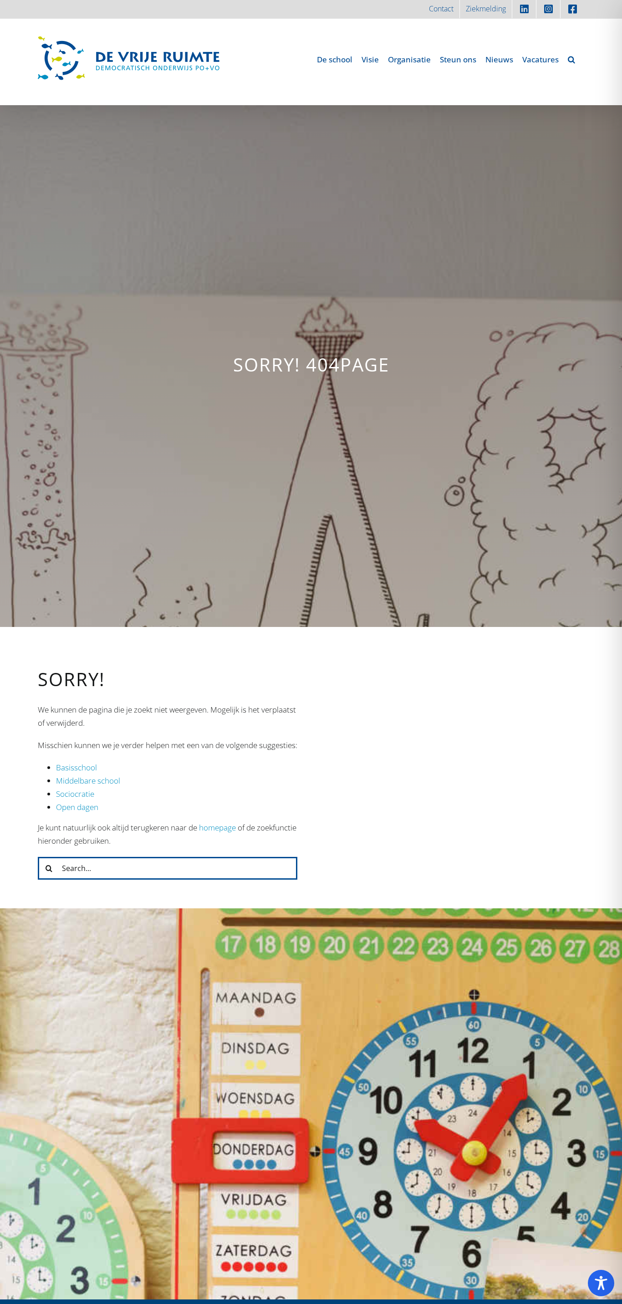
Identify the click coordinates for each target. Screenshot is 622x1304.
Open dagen (77, 807)
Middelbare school (88, 780)
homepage (217, 827)
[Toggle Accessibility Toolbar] (601, 1283)
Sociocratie (75, 794)
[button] (571, 59)
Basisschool (76, 767)
